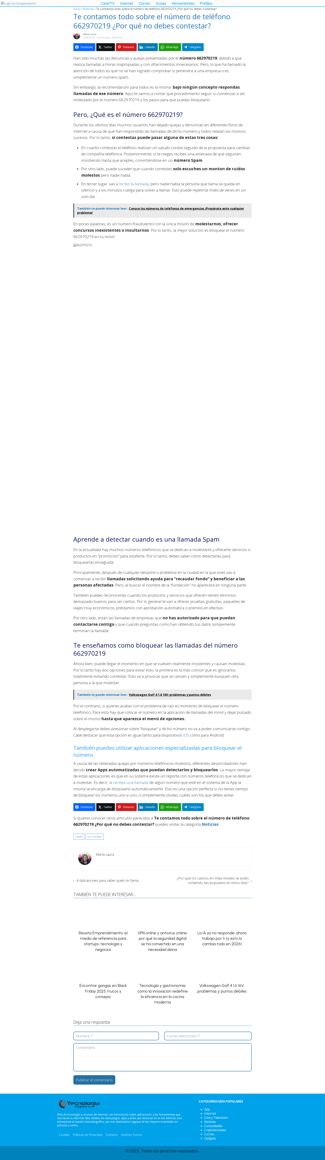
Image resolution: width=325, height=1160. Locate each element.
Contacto (112, 1135)
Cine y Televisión (216, 1118)
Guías (161, 3)
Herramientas (183, 3)
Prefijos (206, 3)
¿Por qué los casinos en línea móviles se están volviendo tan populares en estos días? (213, 880)
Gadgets (210, 1138)
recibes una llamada (130, 782)
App (207, 1109)
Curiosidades (213, 1126)
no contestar (94, 836)
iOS (186, 735)
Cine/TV (108, 3)
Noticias (210, 1122)
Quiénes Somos (131, 1135)
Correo (144, 3)
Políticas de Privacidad (88, 1135)
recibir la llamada (134, 183)
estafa (78, 836)
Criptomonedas (215, 1130)
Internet (126, 3)
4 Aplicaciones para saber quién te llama (107, 880)
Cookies (64, 1135)
